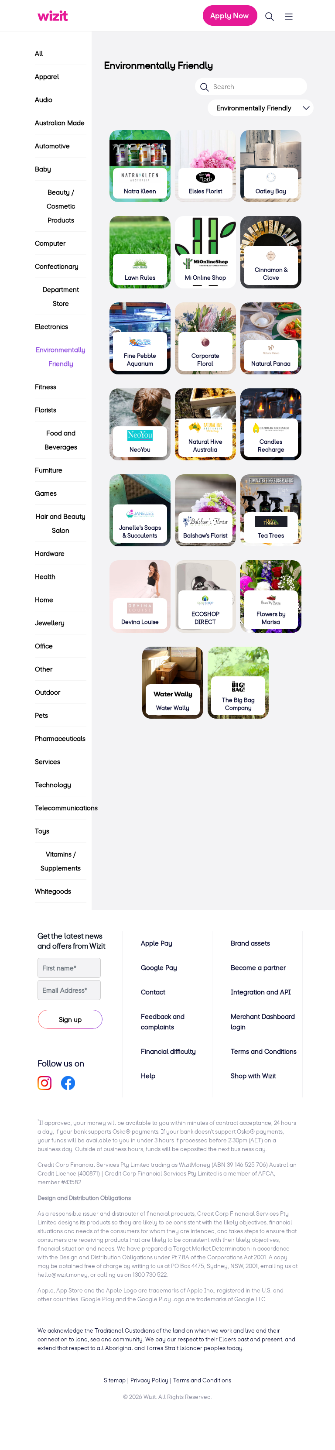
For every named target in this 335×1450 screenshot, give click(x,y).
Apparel (47, 76)
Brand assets (250, 943)
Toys (42, 830)
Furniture (48, 470)
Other (43, 669)
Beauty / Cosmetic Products (61, 206)
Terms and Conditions (264, 1051)
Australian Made (60, 122)
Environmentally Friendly (60, 356)
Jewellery (50, 622)
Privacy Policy (149, 1380)
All (39, 53)
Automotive (52, 145)
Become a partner (258, 967)
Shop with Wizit (253, 1075)
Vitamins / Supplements (61, 861)
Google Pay (159, 967)
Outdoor (47, 692)
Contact (153, 991)
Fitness (45, 386)
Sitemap (115, 1380)
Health (45, 576)
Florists (45, 409)
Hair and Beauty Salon (60, 523)
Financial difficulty (168, 1051)
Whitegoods (53, 891)
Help (148, 1075)
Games (46, 493)
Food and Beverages (60, 439)
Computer (50, 243)
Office (44, 645)
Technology (53, 784)
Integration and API (261, 991)
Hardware (50, 553)
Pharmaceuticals (60, 738)
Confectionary (57, 266)
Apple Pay (156, 943)
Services (47, 761)
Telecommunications (66, 807)
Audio (43, 99)
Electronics (51, 326)
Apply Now (230, 15)
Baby (43, 169)
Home (44, 599)
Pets (41, 715)
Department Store (61, 296)
